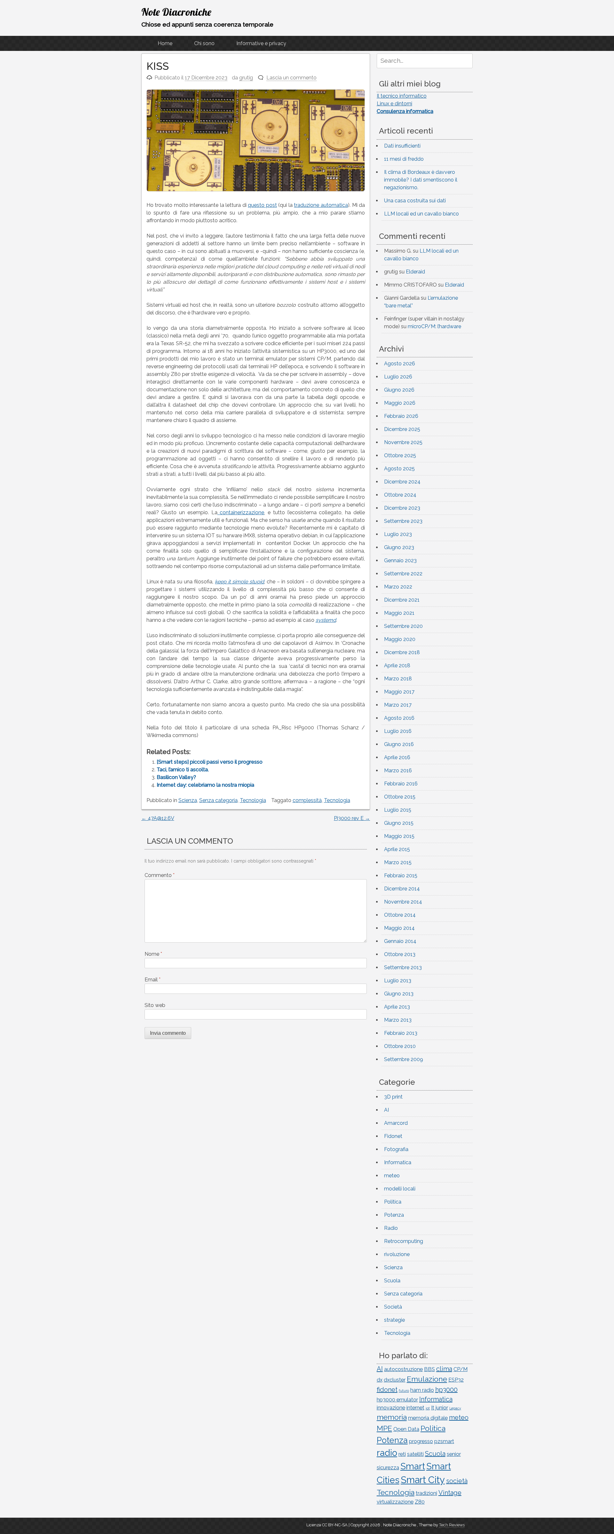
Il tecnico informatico (402, 96)
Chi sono (204, 43)
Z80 (420, 1502)
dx (379, 1380)
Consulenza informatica (405, 111)
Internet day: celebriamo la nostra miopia (205, 785)
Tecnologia (253, 800)
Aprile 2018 (397, 665)
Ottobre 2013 (399, 954)
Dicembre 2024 (402, 482)
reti (402, 1454)
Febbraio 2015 (400, 876)
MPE (384, 1428)
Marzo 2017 (398, 705)
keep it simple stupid (239, 582)
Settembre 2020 (403, 626)
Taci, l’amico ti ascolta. (183, 770)
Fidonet (393, 1136)
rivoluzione (397, 1254)
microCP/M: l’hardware (434, 326)
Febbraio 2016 (401, 784)
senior (454, 1454)
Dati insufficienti (402, 146)
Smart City (423, 1479)
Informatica (397, 1162)
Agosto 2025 (399, 469)
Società (393, 1307)
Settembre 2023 (403, 521)
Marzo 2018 (398, 679)
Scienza (187, 800)
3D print (393, 1097)
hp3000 (446, 1389)
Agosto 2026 (399, 364)
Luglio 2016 (398, 731)
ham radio (422, 1390)
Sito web (155, 1005)
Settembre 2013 (403, 967)
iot (428, 1408)
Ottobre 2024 (400, 495)
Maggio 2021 (399, 613)
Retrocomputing (403, 1241)
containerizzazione (240, 512)
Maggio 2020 (399, 639)
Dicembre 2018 (402, 652)
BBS (429, 1369)
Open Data (406, 1429)
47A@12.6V (157, 818)
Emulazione (427, 1379)
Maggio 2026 (399, 403)
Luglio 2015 (397, 810)
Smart (412, 1466)
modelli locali (399, 1189)
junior (442, 1408)
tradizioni (426, 1493)
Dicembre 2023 (402, 508)
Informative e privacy (261, 43)
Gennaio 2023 (400, 560)
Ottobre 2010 (400, 1046)
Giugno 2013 (398, 994)
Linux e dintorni (394, 104)
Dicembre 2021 (402, 600)
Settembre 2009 (403, 1059)
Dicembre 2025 (402, 429)
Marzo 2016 (398, 770)
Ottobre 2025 (400, 455)
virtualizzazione (395, 1502)
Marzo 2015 (398, 862)
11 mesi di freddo (404, 159)
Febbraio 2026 (401, 416)
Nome (153, 954)
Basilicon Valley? (176, 777)
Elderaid (415, 272)
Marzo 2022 (398, 587)
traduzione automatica (321, 205)
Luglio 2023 (398, 534)
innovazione (391, 1408)
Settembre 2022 (403, 574)
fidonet (387, 1389)
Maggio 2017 (399, 692)
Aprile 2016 (397, 757)
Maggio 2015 (399, 836)
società (457, 1481)
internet (415, 1408)
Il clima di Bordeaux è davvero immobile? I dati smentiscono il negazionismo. (420, 180)
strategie (394, 1320)
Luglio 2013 (397, 981)
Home (165, 43)
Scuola (392, 1281)
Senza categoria (218, 800)
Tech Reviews (452, 1524)
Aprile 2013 (397, 1007)
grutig (246, 78)
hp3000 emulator (397, 1400)
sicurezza (388, 1468)
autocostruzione (403, 1369)
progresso (421, 1441)
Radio (391, 1228)
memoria (392, 1417)
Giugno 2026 (399, 390)
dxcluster (394, 1380)
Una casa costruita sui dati (415, 201)
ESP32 (456, 1380)
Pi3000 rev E (352, 818)
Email (153, 980)
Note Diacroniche (176, 11)
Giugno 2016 (399, 744)
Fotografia (396, 1149)
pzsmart (444, 1441)
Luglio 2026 (398, 377)
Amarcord (396, 1123)
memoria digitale (428, 1418)
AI (386, 1110)
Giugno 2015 (398, 823)
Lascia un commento (291, 78)
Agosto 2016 (399, 718)
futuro (404, 1390)
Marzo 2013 (398, 1020)
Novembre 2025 (403, 442)
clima (444, 1369)
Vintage (449, 1493)
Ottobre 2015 (399, 797)
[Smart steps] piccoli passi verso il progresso (210, 762)
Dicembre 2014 (402, 889)
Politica (392, 1202)
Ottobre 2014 (400, 915)
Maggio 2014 (399, 928)
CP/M (460, 1369)
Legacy (455, 1408)
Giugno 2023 (399, 547)
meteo (392, 1176)
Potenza (394, 1215)
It (432, 1408)
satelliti (415, 1454)
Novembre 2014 (403, 902)
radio (387, 1453)
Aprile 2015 (397, 849)
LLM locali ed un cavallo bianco (421, 214)
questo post (262, 205)
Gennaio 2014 (400, 941)
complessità (307, 800)
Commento (160, 875)
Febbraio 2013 (400, 1033)
